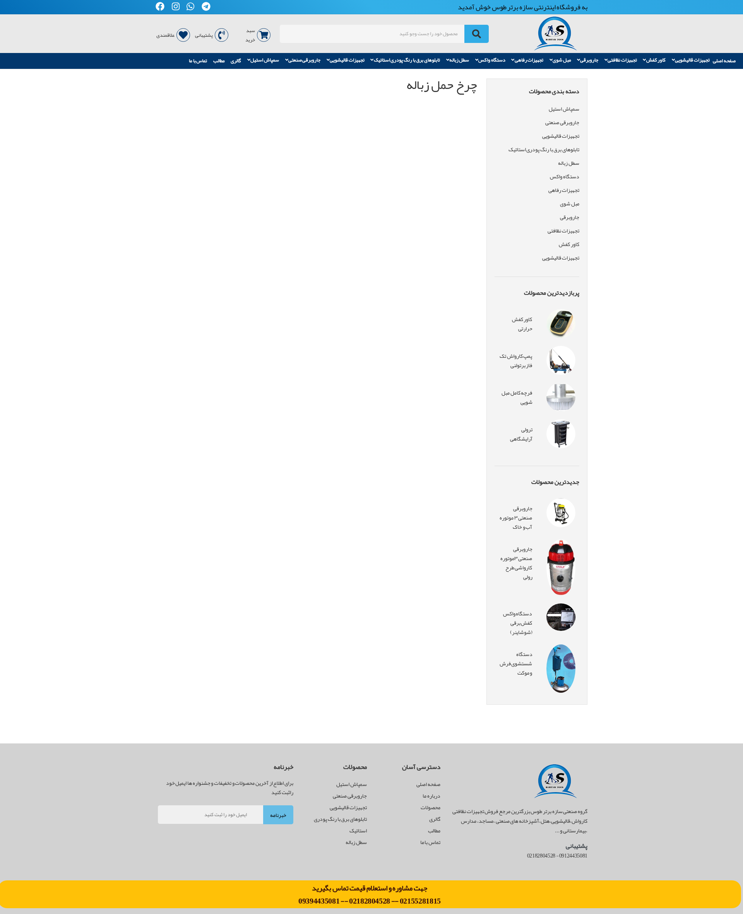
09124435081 (573, 855)
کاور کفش (656, 60)
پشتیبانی (204, 35)
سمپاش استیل (264, 60)
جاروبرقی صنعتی (304, 60)
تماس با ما (198, 61)
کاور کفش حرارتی (522, 324)
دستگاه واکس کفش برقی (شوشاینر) (517, 622)
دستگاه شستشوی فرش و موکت (516, 663)
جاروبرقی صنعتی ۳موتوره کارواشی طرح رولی (516, 562)
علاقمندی (165, 35)
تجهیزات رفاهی (529, 60)
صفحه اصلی (724, 61)
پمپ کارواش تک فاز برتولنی (516, 360)
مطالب (219, 61)
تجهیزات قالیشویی (692, 60)
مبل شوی (562, 60)
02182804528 (369, 901)
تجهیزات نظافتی (622, 60)
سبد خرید (250, 35)
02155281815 (420, 901)
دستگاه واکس (491, 60)
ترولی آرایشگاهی (521, 434)
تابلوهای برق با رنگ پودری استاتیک (407, 60)
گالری (236, 61)
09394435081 (319, 901)
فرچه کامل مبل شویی (517, 397)
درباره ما (431, 795)
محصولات (430, 807)
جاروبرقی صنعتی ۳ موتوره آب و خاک (516, 517)
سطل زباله (459, 60)
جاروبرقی (589, 60)
